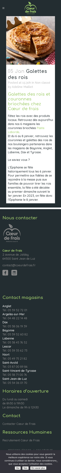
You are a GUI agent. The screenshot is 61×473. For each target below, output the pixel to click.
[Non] (57, 461)
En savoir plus (38, 468)
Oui (17, 468)
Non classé (42, 82)
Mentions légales (20, 450)
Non (25, 468)
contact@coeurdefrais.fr (19, 265)
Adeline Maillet (22, 86)
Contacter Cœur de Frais (18, 424)
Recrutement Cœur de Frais (21, 440)
